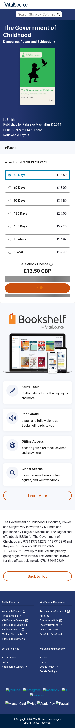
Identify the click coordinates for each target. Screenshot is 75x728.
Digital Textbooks (49, 629)
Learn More (37, 496)
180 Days (40, 226)
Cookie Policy (47, 666)
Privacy (44, 657)
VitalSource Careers (13, 620)
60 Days (40, 188)
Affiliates (44, 615)
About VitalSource (12, 611)
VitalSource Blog (11, 629)
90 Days (40, 201)
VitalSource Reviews (13, 639)
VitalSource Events (13, 625)
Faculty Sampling (49, 625)
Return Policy (9, 657)
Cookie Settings (48, 671)
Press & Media (10, 615)
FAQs (5, 662)
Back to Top (37, 576)
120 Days (40, 213)
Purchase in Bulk (49, 620)
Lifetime (40, 239)
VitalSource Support (13, 666)
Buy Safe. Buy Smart (51, 634)
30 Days (40, 175)
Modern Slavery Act (13, 634)
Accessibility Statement (53, 611)
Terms (43, 662)
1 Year (40, 252)
